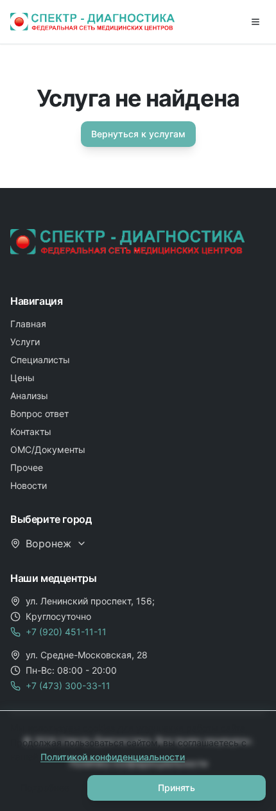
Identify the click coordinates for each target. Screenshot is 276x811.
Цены (22, 377)
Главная (28, 323)
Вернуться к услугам (138, 133)
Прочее (26, 467)
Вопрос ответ (39, 413)
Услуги (25, 341)
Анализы (29, 395)
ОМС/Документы (47, 449)
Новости (28, 485)
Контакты (30, 431)
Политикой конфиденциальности (112, 756)
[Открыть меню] (255, 21)
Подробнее (45, 787)
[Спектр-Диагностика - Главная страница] (92, 22)
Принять (176, 787)
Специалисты (40, 359)
